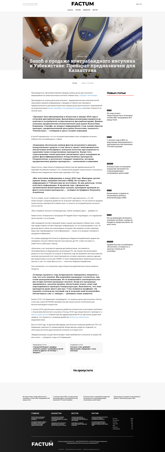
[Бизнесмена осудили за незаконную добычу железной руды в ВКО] (120, 184)
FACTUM (109, 110)
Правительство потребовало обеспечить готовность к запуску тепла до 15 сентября (120, 247)
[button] (139, 4)
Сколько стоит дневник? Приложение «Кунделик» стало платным (83, 349)
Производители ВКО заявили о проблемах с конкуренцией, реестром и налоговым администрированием (38, 424)
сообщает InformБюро (88, 95)
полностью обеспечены (79, 317)
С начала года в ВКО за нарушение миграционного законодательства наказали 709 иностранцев (120, 143)
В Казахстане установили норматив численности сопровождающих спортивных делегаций (118, 169)
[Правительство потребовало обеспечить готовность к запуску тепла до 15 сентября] (120, 235)
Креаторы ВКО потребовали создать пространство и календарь (38, 418)
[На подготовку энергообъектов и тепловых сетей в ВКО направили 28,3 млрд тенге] (120, 104)
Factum (74, 83)
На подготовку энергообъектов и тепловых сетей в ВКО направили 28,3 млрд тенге (120, 116)
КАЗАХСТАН (82, 56)
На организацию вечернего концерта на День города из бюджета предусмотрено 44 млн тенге (120, 221)
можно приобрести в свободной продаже (65, 108)
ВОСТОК (109, 137)
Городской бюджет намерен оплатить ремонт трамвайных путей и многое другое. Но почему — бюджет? (48, 349)
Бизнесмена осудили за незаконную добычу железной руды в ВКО (118, 195)
